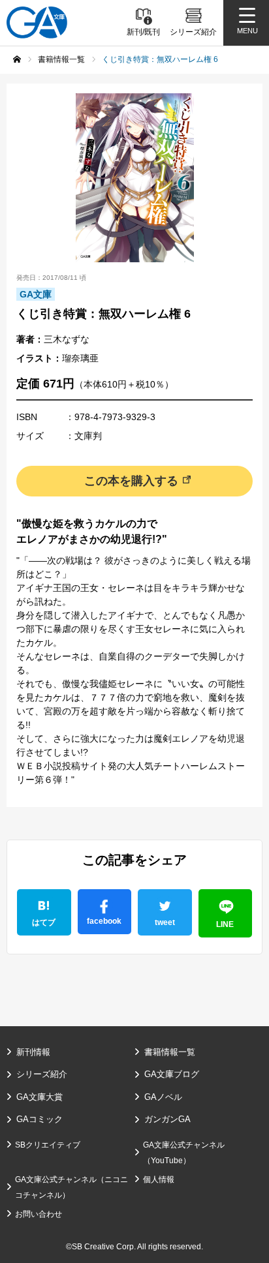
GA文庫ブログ (171, 1074)
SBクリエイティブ (47, 1144)
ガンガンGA (167, 1119)
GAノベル (163, 1097)
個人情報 (158, 1179)
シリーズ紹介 (41, 1074)
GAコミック (39, 1119)
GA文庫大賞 (39, 1097)
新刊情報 (33, 1052)
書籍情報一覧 (169, 1052)
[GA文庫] (37, 22)
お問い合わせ (38, 1214)
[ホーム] (17, 59)
